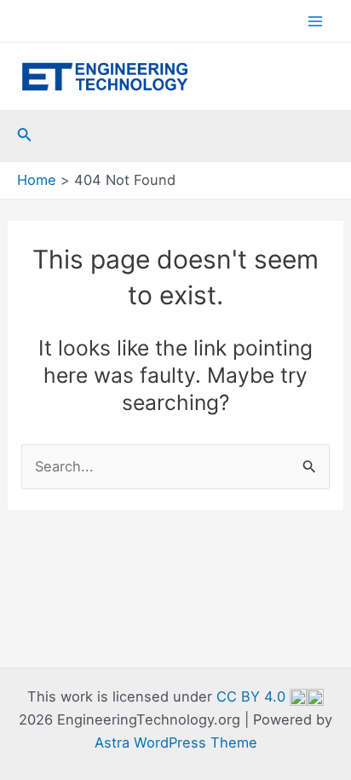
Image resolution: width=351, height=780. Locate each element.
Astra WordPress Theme (176, 742)
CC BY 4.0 (253, 696)
